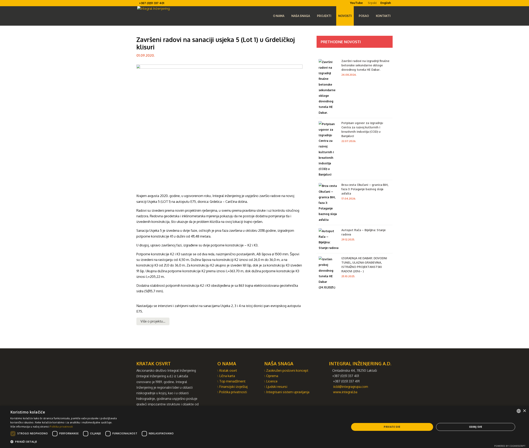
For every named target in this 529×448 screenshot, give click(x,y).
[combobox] (519, 411)
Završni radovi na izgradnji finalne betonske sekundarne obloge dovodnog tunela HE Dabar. (365, 65)
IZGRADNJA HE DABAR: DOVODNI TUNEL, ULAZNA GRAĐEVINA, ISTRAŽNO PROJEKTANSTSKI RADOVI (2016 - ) (364, 264)
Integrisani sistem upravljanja (287, 392)
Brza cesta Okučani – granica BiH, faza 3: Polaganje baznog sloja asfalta (364, 189)
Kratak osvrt (228, 370)
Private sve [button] (392, 427)
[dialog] (264, 427)
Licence (272, 381)
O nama (278, 16)
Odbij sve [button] (475, 427)
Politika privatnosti (233, 392)
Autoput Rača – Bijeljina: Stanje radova (363, 232)
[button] (93, 441)
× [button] (524, 410)
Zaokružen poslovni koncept (287, 370)
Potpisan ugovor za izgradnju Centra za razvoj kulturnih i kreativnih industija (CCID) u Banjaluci (362, 129)
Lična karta (227, 376)
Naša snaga (300, 16)
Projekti (324, 16)
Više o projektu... (153, 321)
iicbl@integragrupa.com (350, 387)
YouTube (356, 2)
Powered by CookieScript (509, 445)
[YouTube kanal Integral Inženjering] (348, 6)
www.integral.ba (345, 392)
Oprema (272, 376)
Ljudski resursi (276, 387)
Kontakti (383, 16)
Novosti (345, 16)
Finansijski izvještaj (233, 387)
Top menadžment (232, 381)
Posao (364, 16)
